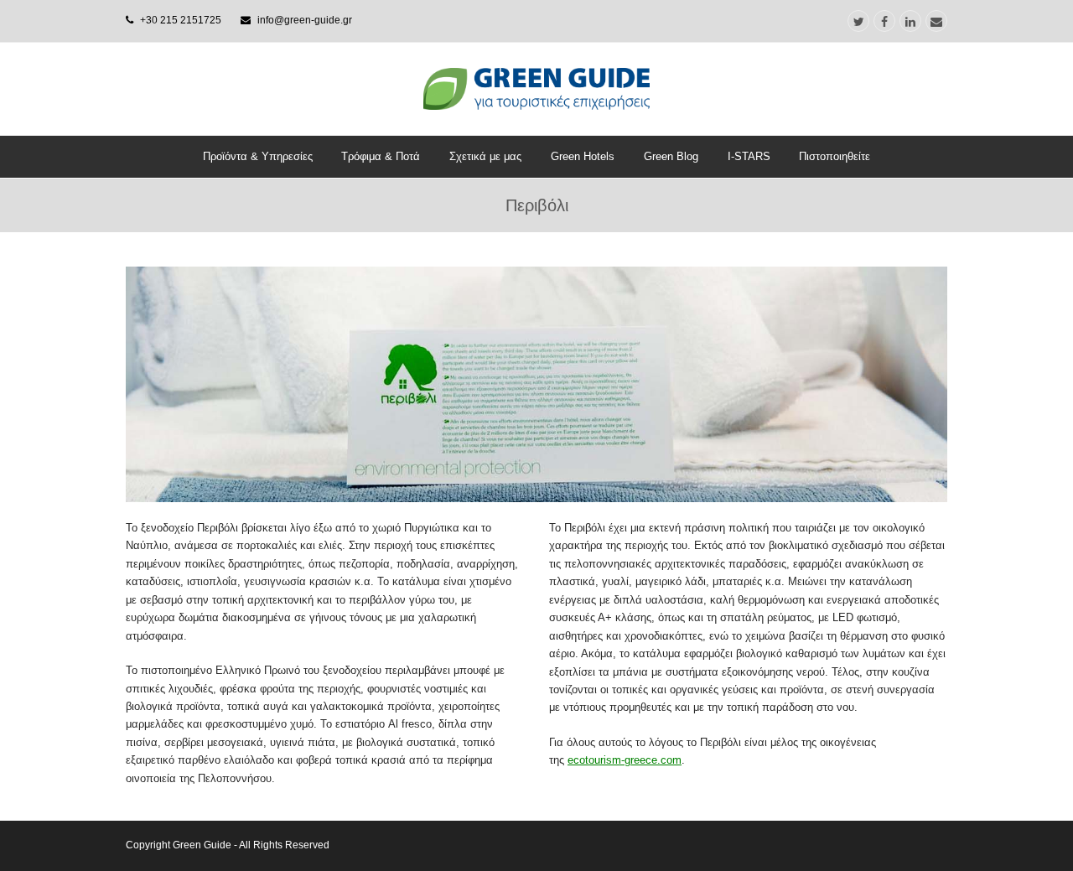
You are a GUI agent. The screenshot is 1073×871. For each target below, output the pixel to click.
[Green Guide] (536, 89)
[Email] (936, 21)
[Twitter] (858, 21)
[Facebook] (884, 21)
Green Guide (202, 845)
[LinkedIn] (910, 21)
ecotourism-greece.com (625, 760)
